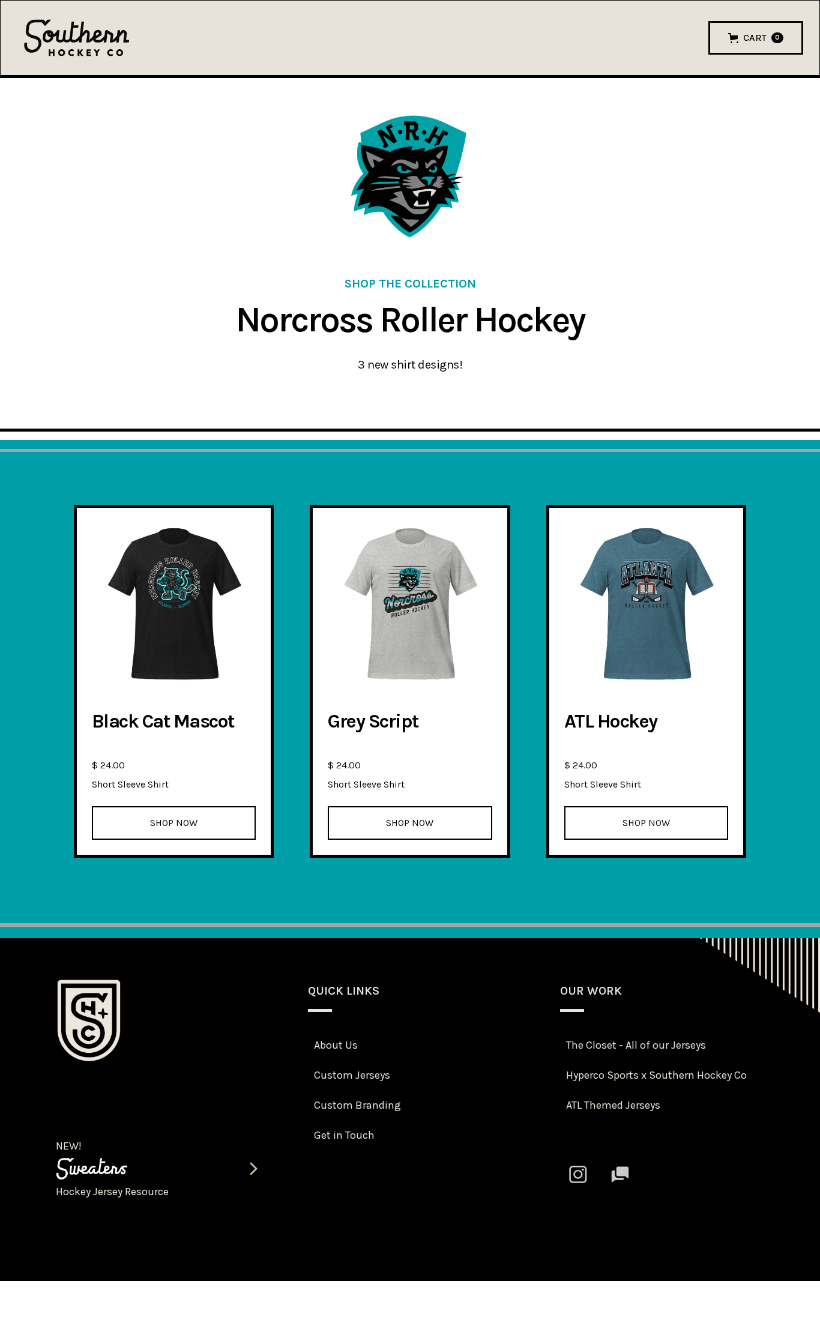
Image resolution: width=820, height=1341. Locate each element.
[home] (77, 37)
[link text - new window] (578, 1174)
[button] (755, 38)
